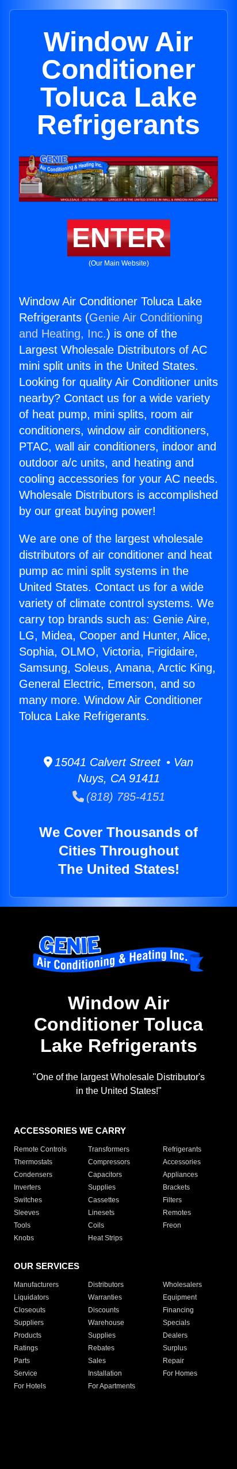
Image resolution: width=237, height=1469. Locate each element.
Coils (96, 1225)
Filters (172, 1200)
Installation (105, 1373)
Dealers (175, 1335)
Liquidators (31, 1297)
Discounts (103, 1310)
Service (25, 1373)
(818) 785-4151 (124, 796)
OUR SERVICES (46, 1266)
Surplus (175, 1348)
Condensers (33, 1175)
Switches (28, 1200)
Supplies (102, 1187)
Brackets (176, 1187)
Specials (176, 1323)
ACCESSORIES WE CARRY (70, 1130)
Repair (173, 1361)
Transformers (108, 1149)
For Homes (180, 1373)
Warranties (105, 1297)
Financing (178, 1310)
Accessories (182, 1162)
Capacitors (105, 1175)
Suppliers (29, 1323)
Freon (172, 1225)
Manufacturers (36, 1285)
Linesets (101, 1213)
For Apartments (111, 1386)
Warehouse (106, 1323)
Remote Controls (40, 1149)
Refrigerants (182, 1149)
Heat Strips (105, 1238)
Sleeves (26, 1213)
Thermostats (33, 1162)
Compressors (109, 1162)
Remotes (177, 1213)
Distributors (106, 1285)
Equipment (180, 1297)
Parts (22, 1361)
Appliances (180, 1175)
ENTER (119, 237)
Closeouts (29, 1310)
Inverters (27, 1187)
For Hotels (30, 1386)
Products (27, 1335)
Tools (22, 1225)
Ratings (26, 1348)
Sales (97, 1361)
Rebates (101, 1348)
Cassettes (103, 1200)
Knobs (24, 1238)
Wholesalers (182, 1285)
